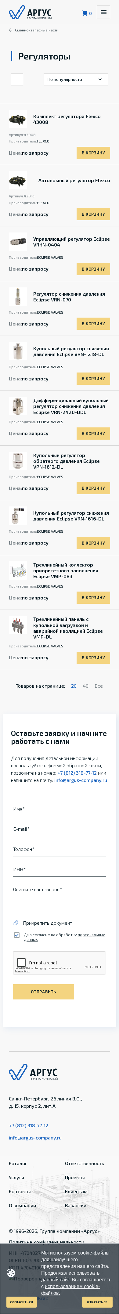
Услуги (16, 1177)
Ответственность (84, 1163)
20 (74, 686)
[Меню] (103, 12)
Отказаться (97, 1302)
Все (99, 686)
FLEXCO (43, 141)
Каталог (18, 1163)
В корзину (93, 152)
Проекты (75, 1177)
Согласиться (21, 1302)
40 (85, 686)
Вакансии (75, 1205)
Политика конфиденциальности (46, 1242)
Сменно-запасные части (36, 30)
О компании (22, 1205)
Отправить (43, 991)
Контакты (20, 1191)
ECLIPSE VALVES (50, 257)
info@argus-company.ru (80, 780)
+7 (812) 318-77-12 (77, 773)
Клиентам (76, 1191)
